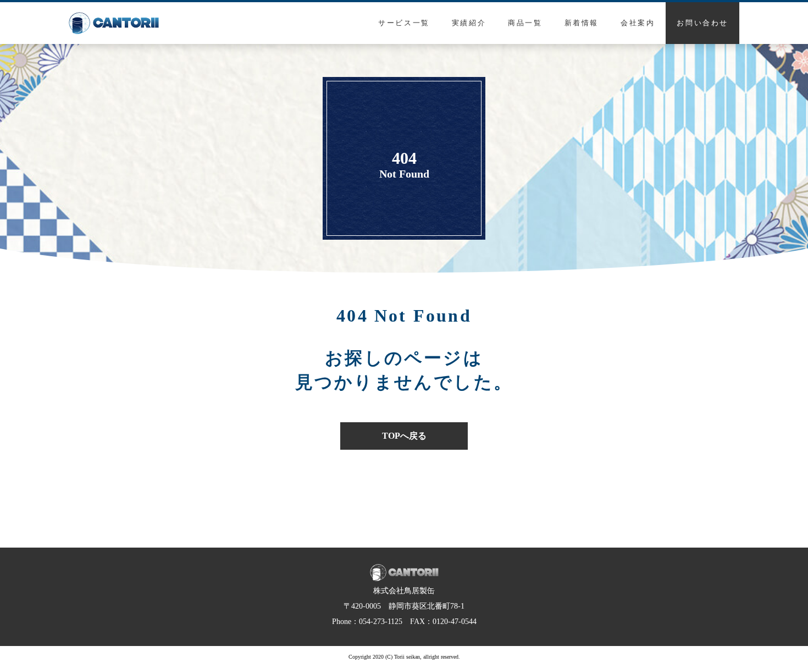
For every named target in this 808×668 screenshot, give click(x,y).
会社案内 (638, 23)
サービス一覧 (404, 23)
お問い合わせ (702, 23)
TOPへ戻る (404, 435)
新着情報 (582, 23)
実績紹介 (469, 23)
